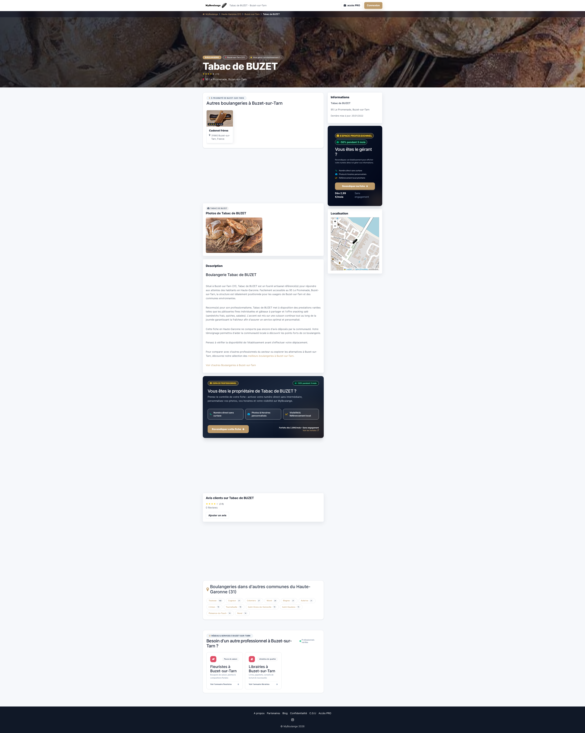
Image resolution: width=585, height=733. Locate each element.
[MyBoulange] (215, 5)
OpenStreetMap (361, 269)
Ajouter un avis (217, 515)
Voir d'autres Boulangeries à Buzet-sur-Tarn (231, 365)
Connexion (373, 5)
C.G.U (312, 713)
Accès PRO (325, 713)
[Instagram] (292, 719)
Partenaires (273, 713)
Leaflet (349, 269)
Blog (285, 713)
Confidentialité (298, 713)
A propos (259, 713)
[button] (355, 241)
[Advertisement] (263, 175)
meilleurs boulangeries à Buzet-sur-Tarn (271, 355)
